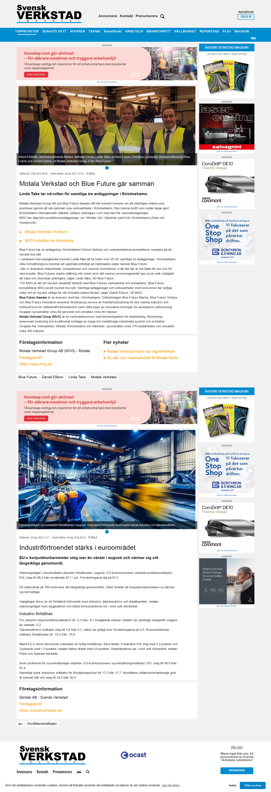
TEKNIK (94, 31)
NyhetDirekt (113, 31)
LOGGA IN (246, 17)
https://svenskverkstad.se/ (40, 710)
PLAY (227, 31)
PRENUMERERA (237, 770)
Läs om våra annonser (107, 82)
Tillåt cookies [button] (252, 785)
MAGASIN (241, 31)
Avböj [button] (232, 785)
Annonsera (107, 16)
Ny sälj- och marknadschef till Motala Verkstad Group (144, 358)
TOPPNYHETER (27, 31)
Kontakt (126, 16)
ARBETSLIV (134, 31)
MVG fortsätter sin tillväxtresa (49, 241)
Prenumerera (147, 16)
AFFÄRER (77, 31)
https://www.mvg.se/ (36, 364)
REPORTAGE (209, 31)
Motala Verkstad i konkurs (46, 232)
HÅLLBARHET (185, 31)
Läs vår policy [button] (171, 785)
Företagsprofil (30, 358)
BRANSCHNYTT (159, 31)
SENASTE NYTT (54, 31)
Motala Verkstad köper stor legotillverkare (141, 351)
